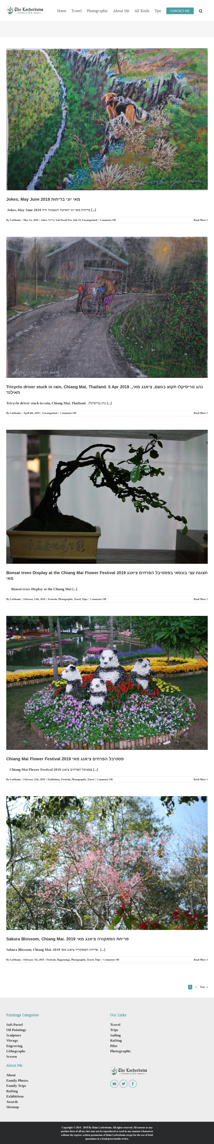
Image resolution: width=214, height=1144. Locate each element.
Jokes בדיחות (47, 220)
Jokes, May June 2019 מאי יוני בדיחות (43, 199)
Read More (200, 220)
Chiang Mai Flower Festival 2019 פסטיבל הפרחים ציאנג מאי (65, 759)
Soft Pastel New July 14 (68, 220)
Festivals (52, 599)
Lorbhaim (15, 220)
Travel (77, 599)
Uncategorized (89, 220)
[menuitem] (61, 10)
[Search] (201, 10)
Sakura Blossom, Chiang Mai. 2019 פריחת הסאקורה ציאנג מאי (67, 939)
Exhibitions (54, 779)
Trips (85, 599)
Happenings (63, 959)
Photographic (65, 599)
